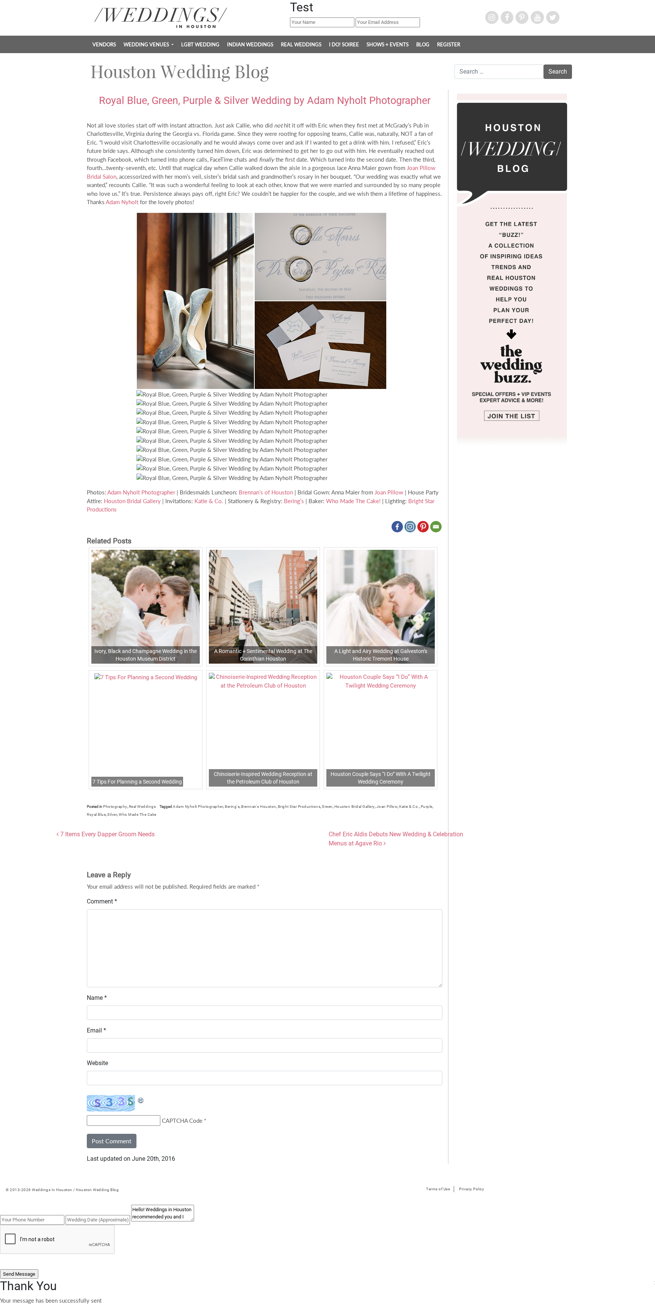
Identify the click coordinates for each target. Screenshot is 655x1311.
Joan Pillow (389, 492)
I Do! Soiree (344, 44)
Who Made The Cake (138, 814)
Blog (422, 44)
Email (96, 1030)
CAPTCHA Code (182, 1120)
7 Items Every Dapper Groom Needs (107, 834)
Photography (115, 806)
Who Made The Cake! (353, 500)
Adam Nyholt (122, 201)
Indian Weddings (250, 44)
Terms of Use (438, 1189)
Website (97, 1063)
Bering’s (294, 500)
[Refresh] (141, 1099)
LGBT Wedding (200, 44)
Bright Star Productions (299, 806)
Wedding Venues (147, 44)
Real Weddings (301, 44)
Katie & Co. (208, 500)
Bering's (232, 806)
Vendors (104, 44)
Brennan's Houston (258, 806)
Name (97, 997)
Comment (102, 901)
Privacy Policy (471, 1189)
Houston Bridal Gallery (132, 500)
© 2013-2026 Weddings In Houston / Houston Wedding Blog (62, 1190)
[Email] (436, 526)
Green (327, 806)
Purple (426, 806)
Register (448, 44)
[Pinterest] (423, 526)
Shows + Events (388, 44)
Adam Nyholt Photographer (141, 492)
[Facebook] (397, 526)
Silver (112, 814)
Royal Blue (96, 814)
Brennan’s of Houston (266, 492)
